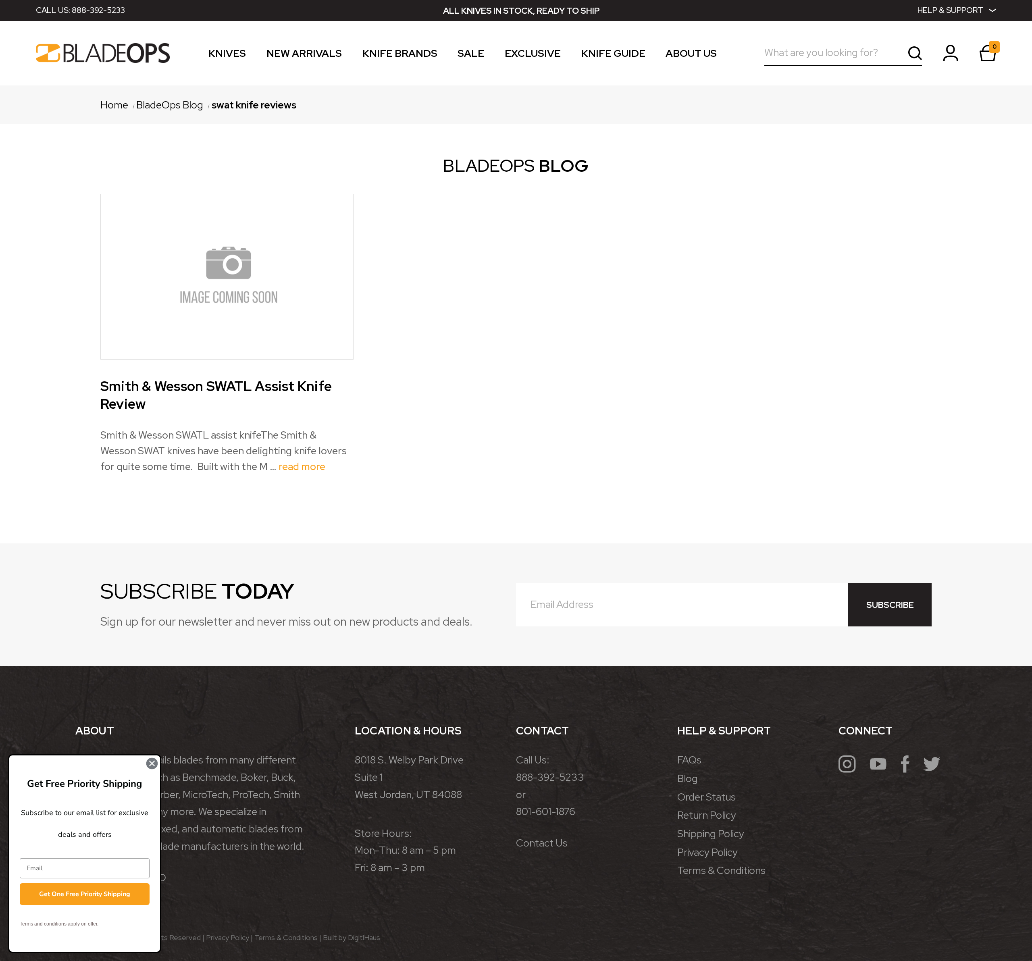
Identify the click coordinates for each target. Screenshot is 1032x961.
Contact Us (542, 843)
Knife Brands (399, 55)
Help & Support (950, 10)
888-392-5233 (98, 10)
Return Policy (706, 815)
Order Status (706, 797)
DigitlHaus (364, 937)
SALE (471, 55)
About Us (691, 55)
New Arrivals (304, 55)
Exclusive (533, 55)
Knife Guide (613, 55)
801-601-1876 (545, 811)
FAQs (689, 760)
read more (302, 466)
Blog (687, 778)
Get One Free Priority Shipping (84, 894)
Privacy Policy (707, 852)
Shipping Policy (710, 833)
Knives (227, 55)
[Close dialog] (152, 763)
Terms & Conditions (721, 870)
